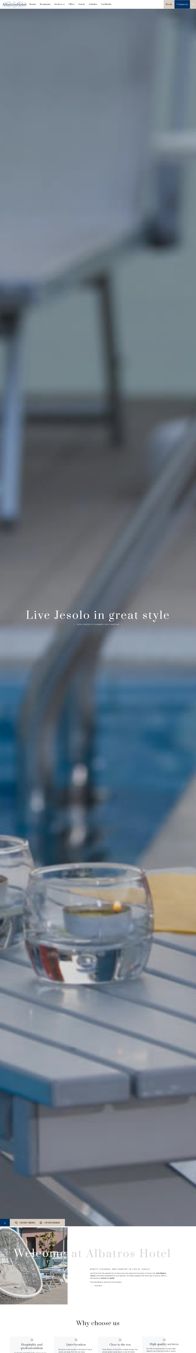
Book (169, 4)
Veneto (82, 4)
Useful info (106, 4)
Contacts (182, 4)
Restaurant (45, 4)
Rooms (33, 4)
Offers (71, 4)
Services (58, 4)
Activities (93, 4)
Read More (98, 1286)
